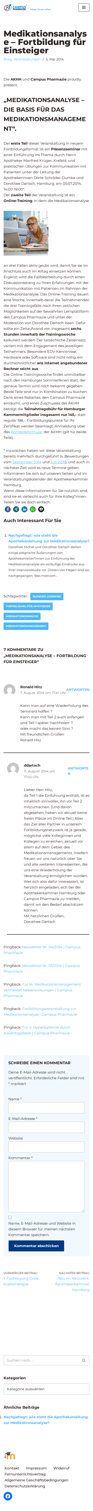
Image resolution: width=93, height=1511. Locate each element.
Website (15, 1138)
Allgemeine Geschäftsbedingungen (36, 1480)
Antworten (77, 690)
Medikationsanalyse (22, 616)
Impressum (36, 1468)
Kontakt (12, 1468)
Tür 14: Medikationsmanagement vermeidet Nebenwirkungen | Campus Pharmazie (42, 990)
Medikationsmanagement (26, 626)
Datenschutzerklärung (25, 1486)
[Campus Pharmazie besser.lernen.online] (29, 7)
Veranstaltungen (27, 59)
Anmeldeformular (27, 432)
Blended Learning (47, 596)
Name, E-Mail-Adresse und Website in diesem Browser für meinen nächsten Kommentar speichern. (42, 1229)
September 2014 (26, 462)
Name (15, 1099)
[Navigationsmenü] (83, 7)
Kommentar (20, 1158)
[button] (8, 509)
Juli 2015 (58, 462)
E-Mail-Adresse (22, 1118)
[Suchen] (84, 1360)
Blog (8, 59)
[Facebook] (8, 1496)
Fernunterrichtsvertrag (25, 1474)
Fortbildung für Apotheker (28, 606)
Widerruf (61, 1468)
